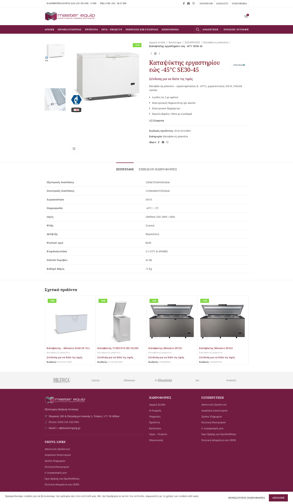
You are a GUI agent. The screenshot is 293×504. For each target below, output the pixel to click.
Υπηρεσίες (155, 416)
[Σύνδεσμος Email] (188, 3)
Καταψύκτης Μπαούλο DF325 (165, 348)
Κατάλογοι (155, 428)
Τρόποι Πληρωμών (55, 460)
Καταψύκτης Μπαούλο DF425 (216, 348)
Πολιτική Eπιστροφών (57, 466)
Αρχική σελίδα (157, 42)
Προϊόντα (154, 422)
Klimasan (129, 380)
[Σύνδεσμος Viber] (193, 3)
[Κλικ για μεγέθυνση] (74, 148)
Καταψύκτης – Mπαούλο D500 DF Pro (68, 348)
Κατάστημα (175, 42)
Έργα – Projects (158, 434)
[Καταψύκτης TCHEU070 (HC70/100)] (121, 321)
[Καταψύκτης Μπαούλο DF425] (222, 321)
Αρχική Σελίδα (157, 404)
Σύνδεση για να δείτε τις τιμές (171, 79)
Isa (197, 380)
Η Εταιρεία (155, 410)
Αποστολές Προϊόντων (57, 449)
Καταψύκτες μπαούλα (215, 42)
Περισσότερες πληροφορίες (246, 497)
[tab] (125, 167)
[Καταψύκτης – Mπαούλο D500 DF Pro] (70, 321)
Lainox (96, 380)
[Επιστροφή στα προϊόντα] (155, 54)
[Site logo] (70, 15)
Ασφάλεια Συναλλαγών (58, 454)
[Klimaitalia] (163, 380)
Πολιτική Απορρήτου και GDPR (62, 484)
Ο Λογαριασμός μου (56, 472)
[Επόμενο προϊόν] (159, 54)
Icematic (231, 380)
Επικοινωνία (156, 440)
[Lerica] (61, 380)
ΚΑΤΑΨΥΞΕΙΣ (192, 42)
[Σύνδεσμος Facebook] (184, 3)
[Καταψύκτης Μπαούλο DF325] (172, 321)
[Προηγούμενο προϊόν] (151, 54)
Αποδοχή (278, 497)
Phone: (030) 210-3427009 (64, 422)
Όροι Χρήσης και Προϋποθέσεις (62, 478)
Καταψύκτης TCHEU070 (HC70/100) (117, 348)
